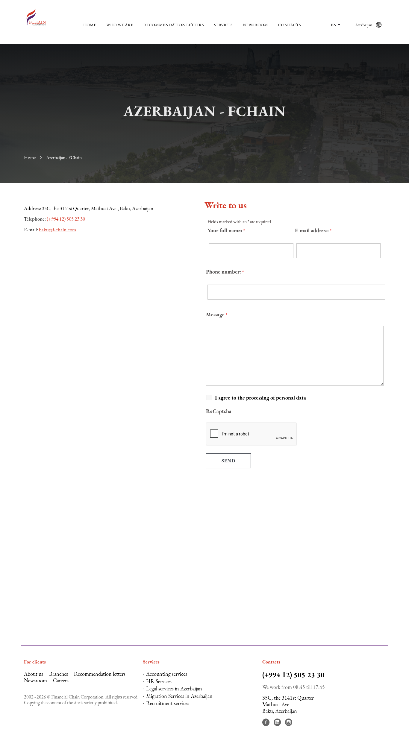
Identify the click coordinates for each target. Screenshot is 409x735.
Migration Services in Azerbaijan (179, 696)
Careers (61, 680)
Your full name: (226, 230)
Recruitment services (167, 703)
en (334, 25)
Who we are (119, 25)
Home (89, 25)
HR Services (159, 681)
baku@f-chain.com (57, 229)
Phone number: (225, 271)
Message (216, 314)
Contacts (289, 25)
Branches (58, 673)
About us (33, 673)
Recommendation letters (173, 25)
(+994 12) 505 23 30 (66, 218)
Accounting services (166, 673)
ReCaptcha (218, 411)
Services (223, 25)
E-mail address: (313, 230)
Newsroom (255, 25)
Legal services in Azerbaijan (174, 688)
